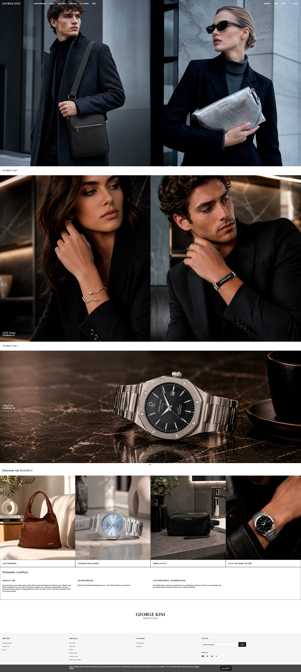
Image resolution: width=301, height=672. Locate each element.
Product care (73, 656)
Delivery (72, 646)
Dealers (139, 646)
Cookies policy (7, 643)
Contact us (5, 646)
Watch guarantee (75, 660)
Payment (72, 643)
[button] (149, 464)
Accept (226, 668)
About (4, 650)
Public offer (73, 653)
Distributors (140, 643)
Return (71, 650)
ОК (242, 644)
